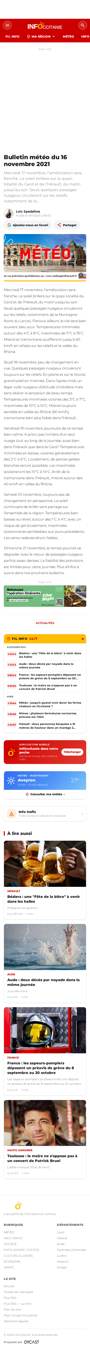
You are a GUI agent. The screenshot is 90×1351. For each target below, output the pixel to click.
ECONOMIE (12, 1261)
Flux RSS (10, 1298)
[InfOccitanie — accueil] (45, 25)
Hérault (62, 1238)
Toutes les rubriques (18, 1292)
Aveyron (63, 1261)
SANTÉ (9, 1267)
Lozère (62, 1256)
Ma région (41, 36)
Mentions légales (16, 1321)
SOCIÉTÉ (10, 1244)
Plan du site (12, 1309)
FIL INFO (12, 36)
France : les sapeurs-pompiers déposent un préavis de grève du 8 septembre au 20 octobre (40, 1068)
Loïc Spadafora (28, 211)
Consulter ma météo (47, 794)
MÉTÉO (68, 36)
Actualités (45, 623)
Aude (60, 1244)
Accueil (9, 1286)
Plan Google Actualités (20, 1315)
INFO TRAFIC (13, 1238)
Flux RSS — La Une (17, 1304)
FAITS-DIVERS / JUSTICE (21, 1250)
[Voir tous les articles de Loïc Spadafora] (8, 213)
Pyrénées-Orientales (71, 1250)
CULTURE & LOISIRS (18, 1256)
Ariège (62, 1267)
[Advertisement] (45, 97)
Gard (60, 1232)
